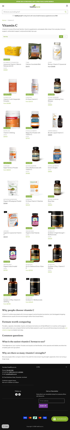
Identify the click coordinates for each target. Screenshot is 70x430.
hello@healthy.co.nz (11, 374)
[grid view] (61, 36)
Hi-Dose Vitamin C (32, 99)
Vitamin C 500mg (9, 133)
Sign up (43, 406)
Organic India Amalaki (10, 266)
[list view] (65, 36)
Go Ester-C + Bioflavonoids (34, 300)
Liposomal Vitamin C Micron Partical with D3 (12, 65)
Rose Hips (51, 201)
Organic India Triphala (32, 233)
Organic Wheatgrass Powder (12, 201)
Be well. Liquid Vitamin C (55, 133)
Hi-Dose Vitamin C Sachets (34, 201)
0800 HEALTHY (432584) (16, 372)
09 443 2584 (9, 370)
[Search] (65, 12)
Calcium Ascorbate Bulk (33, 64)
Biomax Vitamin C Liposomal (57, 64)
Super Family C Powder (11, 168)
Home (4, 20)
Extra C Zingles (53, 168)
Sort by (6, 36)
